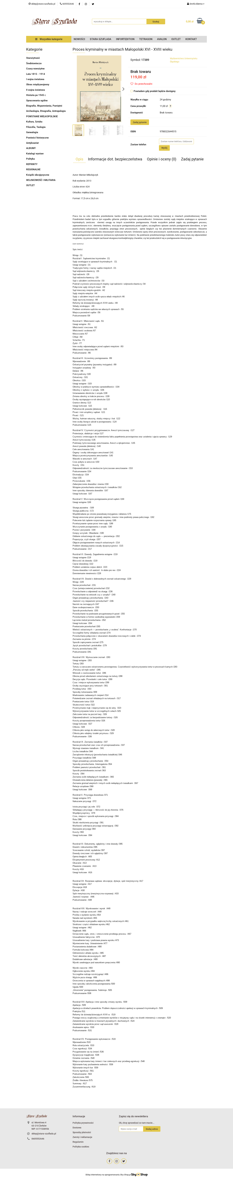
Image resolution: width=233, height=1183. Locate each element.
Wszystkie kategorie (50, 39)
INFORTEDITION (125, 39)
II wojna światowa (35, 89)
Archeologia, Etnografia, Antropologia (46, 111)
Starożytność (33, 58)
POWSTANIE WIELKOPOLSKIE (42, 116)
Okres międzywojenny (37, 84)
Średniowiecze (34, 63)
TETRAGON (145, 39)
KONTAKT (191, 39)
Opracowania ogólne (37, 100)
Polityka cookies (81, 1146)
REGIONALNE (33, 169)
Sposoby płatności (82, 1132)
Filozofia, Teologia (35, 127)
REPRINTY (31, 164)
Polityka (30, 158)
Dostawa (77, 1127)
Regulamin (78, 1142)
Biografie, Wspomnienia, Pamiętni (44, 105)
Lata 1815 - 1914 (35, 74)
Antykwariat (32, 143)
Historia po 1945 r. (36, 95)
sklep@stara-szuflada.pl (44, 1133)
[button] (79, 1116)
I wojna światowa (35, 79)
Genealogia (32, 132)
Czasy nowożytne (35, 68)
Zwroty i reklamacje (82, 1137)
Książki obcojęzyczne (37, 174)
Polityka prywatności (83, 1123)
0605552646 (38, 1138)
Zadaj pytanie (140, 122)
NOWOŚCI (79, 39)
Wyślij (164, 148)
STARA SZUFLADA (100, 39)
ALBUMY (31, 148)
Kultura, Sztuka (34, 121)
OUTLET (176, 39)
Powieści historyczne (37, 137)
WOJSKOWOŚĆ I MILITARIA (40, 180)
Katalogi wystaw (35, 153)
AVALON (162, 39)
